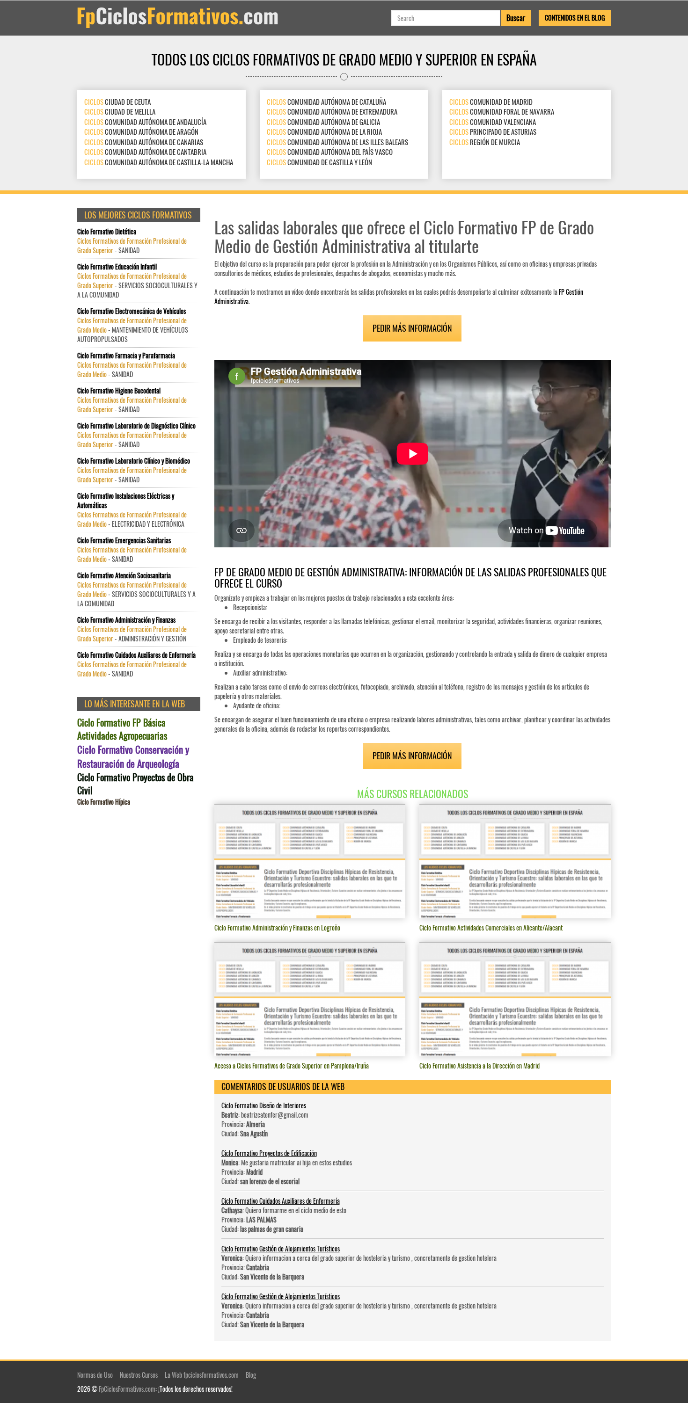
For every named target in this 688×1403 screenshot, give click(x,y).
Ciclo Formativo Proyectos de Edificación (269, 1153)
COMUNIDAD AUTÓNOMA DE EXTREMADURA (332, 111)
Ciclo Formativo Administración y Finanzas (126, 620)
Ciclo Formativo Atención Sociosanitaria (124, 575)
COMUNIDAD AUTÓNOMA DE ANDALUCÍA (145, 121)
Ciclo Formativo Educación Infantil (117, 266)
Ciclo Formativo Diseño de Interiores (263, 1105)
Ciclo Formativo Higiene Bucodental (119, 390)
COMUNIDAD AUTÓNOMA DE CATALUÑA (326, 101)
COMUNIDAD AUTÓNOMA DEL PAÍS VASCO (330, 151)
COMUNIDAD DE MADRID (491, 101)
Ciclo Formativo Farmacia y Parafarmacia (126, 355)
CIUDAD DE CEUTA (117, 101)
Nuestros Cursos (139, 1375)
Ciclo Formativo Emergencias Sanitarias (124, 540)
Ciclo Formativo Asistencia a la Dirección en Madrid (479, 1065)
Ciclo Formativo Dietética (106, 231)
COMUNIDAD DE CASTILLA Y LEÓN (319, 162)
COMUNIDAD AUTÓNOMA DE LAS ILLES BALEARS (337, 142)
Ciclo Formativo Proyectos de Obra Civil (135, 784)
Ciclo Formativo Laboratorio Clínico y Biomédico (133, 460)
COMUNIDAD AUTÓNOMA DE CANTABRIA (145, 151)
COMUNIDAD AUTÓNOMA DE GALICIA (323, 121)
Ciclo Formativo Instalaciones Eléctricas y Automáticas (125, 500)
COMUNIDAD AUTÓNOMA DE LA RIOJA (324, 131)
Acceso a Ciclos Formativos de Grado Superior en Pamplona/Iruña (291, 1065)
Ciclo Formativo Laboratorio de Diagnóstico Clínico (136, 425)
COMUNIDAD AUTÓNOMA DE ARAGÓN (141, 131)
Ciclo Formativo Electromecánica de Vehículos (131, 311)
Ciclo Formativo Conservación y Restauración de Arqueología (133, 756)
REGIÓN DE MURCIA (484, 142)
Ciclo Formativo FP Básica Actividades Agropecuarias (122, 729)
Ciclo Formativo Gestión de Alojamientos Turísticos (280, 1248)
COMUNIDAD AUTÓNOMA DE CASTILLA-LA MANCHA (158, 162)
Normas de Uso (95, 1375)
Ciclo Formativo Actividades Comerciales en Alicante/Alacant (491, 927)
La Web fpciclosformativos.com (202, 1375)
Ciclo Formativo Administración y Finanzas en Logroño (277, 927)
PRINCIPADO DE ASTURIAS (492, 131)
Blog (251, 1375)
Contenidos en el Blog (575, 17)
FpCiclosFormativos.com (127, 1389)
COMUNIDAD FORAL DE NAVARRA (501, 111)
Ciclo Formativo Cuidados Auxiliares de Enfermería (280, 1201)
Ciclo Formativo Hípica (103, 802)
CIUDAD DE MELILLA (119, 111)
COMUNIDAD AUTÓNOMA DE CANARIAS (143, 142)
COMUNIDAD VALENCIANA (492, 121)
